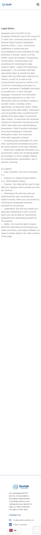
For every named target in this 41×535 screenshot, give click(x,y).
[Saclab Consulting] (7, 4)
